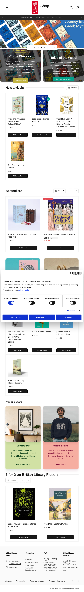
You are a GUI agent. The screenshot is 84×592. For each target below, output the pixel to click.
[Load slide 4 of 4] (44, 47)
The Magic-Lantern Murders (56, 524)
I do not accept (15, 317)
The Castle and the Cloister (16, 166)
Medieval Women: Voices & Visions (59, 234)
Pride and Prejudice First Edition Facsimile (22, 235)
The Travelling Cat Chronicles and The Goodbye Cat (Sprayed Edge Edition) (16, 337)
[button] (6, 7)
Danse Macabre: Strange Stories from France (22, 525)
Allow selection (42, 317)
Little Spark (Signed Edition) (40, 120)
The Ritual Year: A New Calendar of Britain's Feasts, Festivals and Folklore (65, 123)
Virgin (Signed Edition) (42, 332)
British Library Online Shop (61, 588)
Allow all (68, 317)
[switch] (32, 302)
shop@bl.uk (13, 567)
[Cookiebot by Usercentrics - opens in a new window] (71, 273)
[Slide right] (81, 17)
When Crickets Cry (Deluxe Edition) (16, 381)
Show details (72, 311)
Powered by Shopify (73, 588)
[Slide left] (3, 17)
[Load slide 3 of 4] (41, 47)
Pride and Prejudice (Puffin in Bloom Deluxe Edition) (16, 121)
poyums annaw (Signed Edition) (63, 333)
